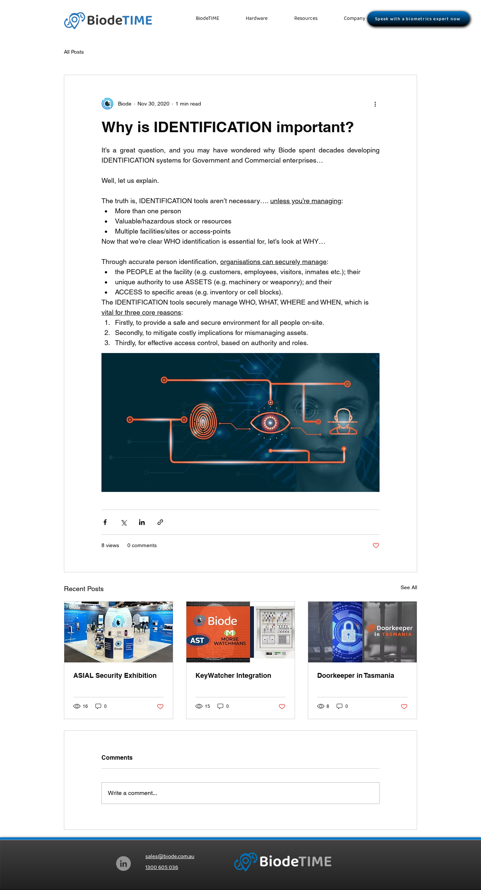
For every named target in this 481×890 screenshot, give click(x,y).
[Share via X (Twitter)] (123, 522)
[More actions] (375, 103)
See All (409, 587)
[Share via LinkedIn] (141, 522)
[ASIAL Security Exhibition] (118, 632)
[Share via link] (160, 522)
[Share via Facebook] (105, 522)
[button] (306, 18)
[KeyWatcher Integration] (240, 632)
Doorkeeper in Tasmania (355, 675)
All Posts (74, 52)
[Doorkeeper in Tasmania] (362, 632)
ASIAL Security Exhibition (115, 675)
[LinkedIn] (123, 863)
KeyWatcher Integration (233, 675)
